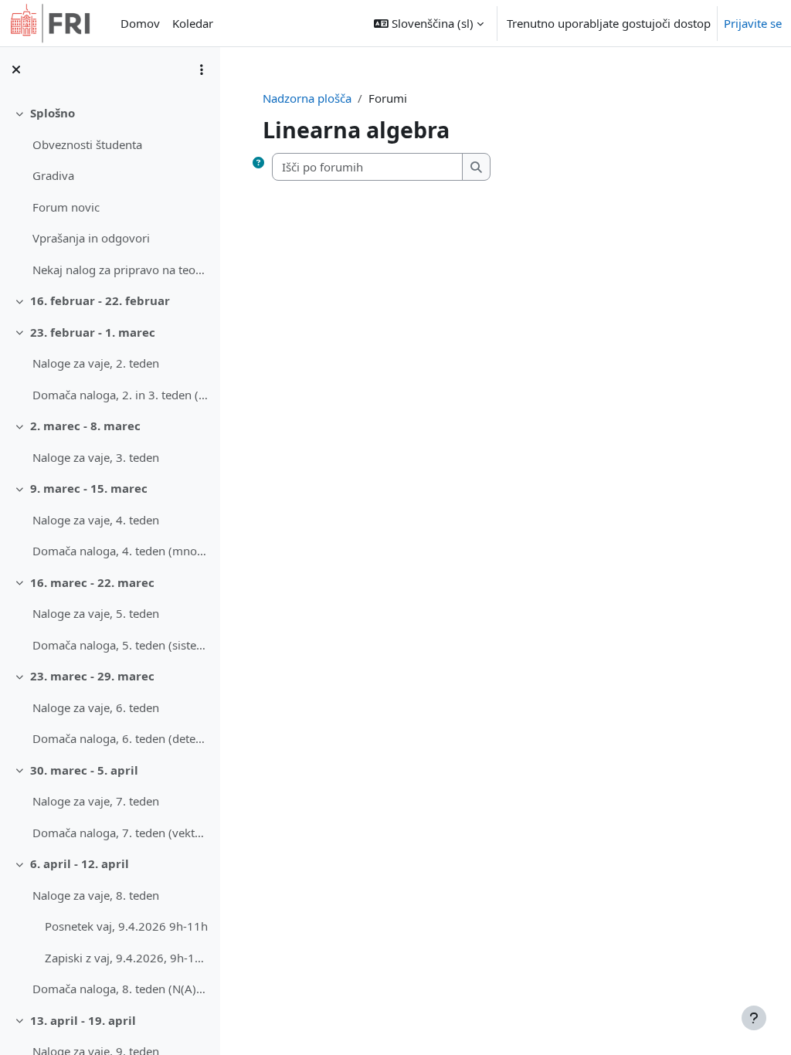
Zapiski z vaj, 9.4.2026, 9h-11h (126, 957)
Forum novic (66, 207)
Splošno (52, 112)
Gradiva (53, 175)
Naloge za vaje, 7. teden (95, 801)
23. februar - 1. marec (92, 332)
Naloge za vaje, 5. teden (95, 613)
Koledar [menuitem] (192, 23)
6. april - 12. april (79, 863)
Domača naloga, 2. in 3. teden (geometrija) (120, 394)
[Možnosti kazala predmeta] (201, 69)
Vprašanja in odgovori (91, 238)
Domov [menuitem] (140, 23)
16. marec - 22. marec (92, 582)
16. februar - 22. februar (100, 300)
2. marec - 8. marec (85, 425)
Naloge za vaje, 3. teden (95, 457)
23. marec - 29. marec (92, 676)
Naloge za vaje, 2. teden (95, 363)
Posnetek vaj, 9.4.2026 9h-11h (126, 926)
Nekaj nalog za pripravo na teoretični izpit (120, 269)
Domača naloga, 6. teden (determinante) (120, 738)
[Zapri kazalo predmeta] (16, 69)
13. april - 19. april (83, 1020)
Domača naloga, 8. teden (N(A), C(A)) (120, 988)
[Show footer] (754, 1018)
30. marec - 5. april (84, 770)
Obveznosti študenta (87, 144)
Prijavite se (753, 23)
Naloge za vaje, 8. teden (95, 895)
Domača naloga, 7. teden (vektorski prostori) (120, 832)
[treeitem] (110, 191)
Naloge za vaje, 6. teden (95, 707)
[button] (429, 23)
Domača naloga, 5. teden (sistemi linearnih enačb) (120, 645)
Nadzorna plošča (307, 98)
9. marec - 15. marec (89, 488)
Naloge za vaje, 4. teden (95, 520)
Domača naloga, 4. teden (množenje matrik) (120, 550)
